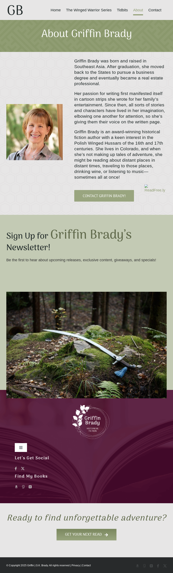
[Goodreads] (23, 487)
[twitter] (22, 468)
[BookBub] (30, 487)
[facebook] (16, 468)
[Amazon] (16, 487)
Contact (86, 565)
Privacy (76, 565)
